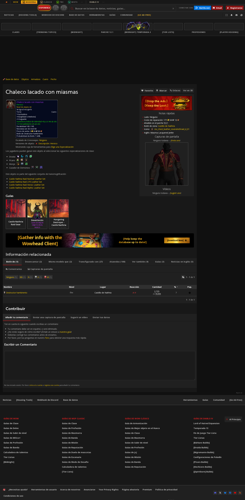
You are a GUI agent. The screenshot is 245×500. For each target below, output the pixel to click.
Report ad (239, 393)
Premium (147, 489)
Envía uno (175, 140)
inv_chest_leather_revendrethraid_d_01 (171, 129)
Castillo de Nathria (103, 292)
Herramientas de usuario (44, 489)
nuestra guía (65, 331)
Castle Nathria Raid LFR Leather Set (25, 181)
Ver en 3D (188, 90)
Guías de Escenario (71, 457)
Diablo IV (97, 2)
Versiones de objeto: (25, 143)
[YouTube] (235, 493)
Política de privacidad (166, 489)
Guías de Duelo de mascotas (76, 452)
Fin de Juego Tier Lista (205, 433)
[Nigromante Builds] (204, 452)
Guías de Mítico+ (12, 437)
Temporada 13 (201, 428)
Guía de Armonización (136, 423)
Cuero (45, 79)
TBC (62, 2)
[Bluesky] (225, 493)
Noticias (9, 15)
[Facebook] (230, 493)
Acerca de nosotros (70, 489)
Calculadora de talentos (16, 452)
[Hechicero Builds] (203, 466)
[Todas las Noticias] (6, 2)
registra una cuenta (51, 385)
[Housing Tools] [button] (28, 15)
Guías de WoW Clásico (137, 418)
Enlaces (176, 90)
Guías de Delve (11, 428)
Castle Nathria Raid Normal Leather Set (27, 178)
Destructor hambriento (16, 292)
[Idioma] (241, 15)
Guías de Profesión (13, 442)
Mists (74, 2)
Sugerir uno (175, 193)
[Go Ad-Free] (144, 15)
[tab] (12, 261)
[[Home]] (18, 7)
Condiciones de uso (13, 495)
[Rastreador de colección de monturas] (100, 240)
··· (82, 2)
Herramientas (190, 400)
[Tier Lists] (67, 471)
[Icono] (10, 104)
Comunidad (126, 15)
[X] (220, 493)
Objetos (25, 79)
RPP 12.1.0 (55, 8)
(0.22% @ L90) (35, 124)
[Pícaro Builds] (201, 462)
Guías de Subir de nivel (15, 433)
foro (47, 337)
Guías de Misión (70, 442)
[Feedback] (236, 15)
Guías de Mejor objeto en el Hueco (142, 428)
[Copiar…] (183, 277)
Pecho (53, 79)
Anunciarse (89, 489)
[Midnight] (9, 462)
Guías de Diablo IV (203, 418)
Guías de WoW (11, 418)
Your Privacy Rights (109, 489)
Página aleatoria (130, 489)
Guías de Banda (11, 447)
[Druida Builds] (201, 447)
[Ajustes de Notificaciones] (231, 15)
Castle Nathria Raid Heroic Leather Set (26, 184)
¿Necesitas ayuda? (18, 489)
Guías (112, 15)
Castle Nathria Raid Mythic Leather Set (27, 187)
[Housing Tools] (24, 400)
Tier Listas (9, 457)
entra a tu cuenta (35, 385)
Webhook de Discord (53, 15)
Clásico (48, 2)
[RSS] (240, 493)
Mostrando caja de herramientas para (33, 146)
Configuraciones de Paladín (207, 457)
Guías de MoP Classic (73, 418)
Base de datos (76, 15)
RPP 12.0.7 (63, 8)
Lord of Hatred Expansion (206, 423)
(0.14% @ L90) (51, 121)
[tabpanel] (100, 288)
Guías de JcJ (131, 452)
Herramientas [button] (96, 15)
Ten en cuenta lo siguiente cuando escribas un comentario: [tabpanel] (45, 354)
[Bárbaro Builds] (202, 442)
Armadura (35, 79)
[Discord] (215, 493)
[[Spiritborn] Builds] (203, 471)
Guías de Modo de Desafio (75, 462)
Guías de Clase (11, 423)
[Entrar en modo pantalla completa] (226, 15)
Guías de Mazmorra (72, 433)
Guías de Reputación (72, 447)
